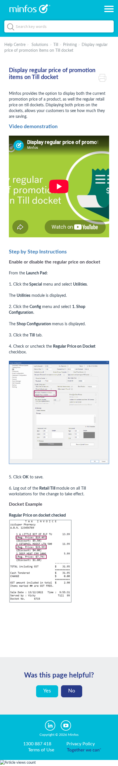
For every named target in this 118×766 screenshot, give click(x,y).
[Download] (48, 388)
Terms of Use (41, 750)
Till (55, 45)
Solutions (39, 45)
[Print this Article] (104, 77)
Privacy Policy (80, 744)
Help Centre (14, 45)
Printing (70, 45)
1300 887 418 (37, 744)
